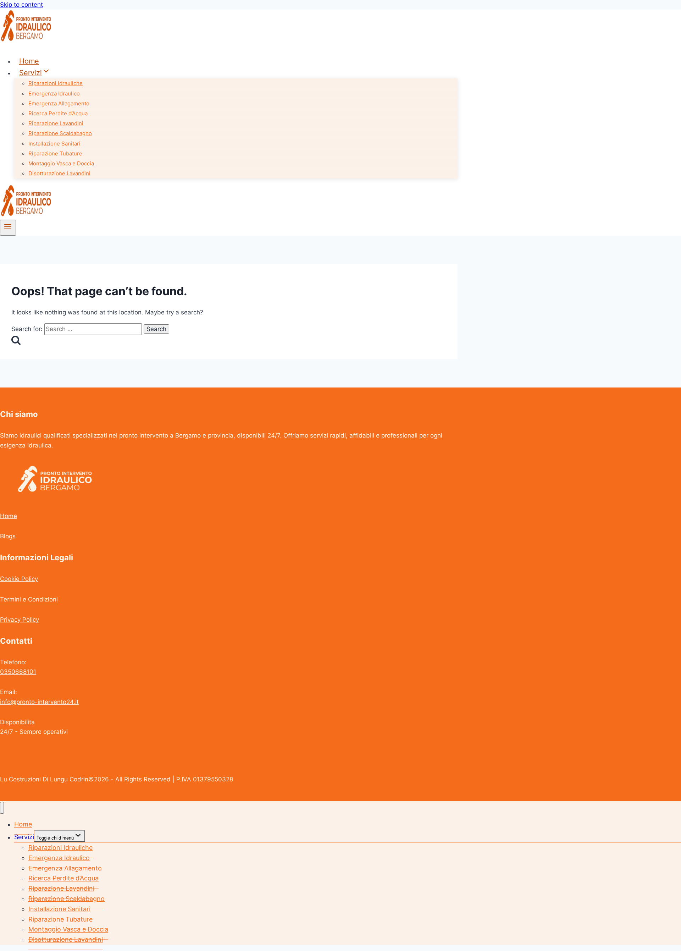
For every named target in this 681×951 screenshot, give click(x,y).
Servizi (24, 837)
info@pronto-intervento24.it (39, 701)
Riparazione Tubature (55, 153)
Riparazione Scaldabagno (60, 133)
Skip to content (21, 4)
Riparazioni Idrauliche (55, 83)
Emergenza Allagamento (58, 103)
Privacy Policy (19, 619)
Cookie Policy (19, 578)
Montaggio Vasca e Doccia (61, 163)
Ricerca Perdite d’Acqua (58, 113)
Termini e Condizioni (29, 599)
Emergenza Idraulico (54, 93)
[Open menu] (8, 227)
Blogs (8, 536)
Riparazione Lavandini (55, 123)
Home (29, 61)
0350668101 (18, 671)
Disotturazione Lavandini (59, 173)
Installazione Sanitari (54, 143)
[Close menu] (2, 808)
